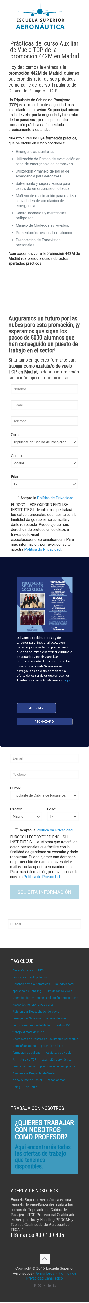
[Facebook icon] (34, 1286)
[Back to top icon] (45, 1259)
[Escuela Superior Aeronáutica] (44, 16)
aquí (67, 680)
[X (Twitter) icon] (39, 1286)
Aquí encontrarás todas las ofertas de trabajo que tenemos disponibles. (43, 1157)
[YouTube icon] (44, 1286)
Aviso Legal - (47, 1273)
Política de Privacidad (54, 498)
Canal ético (54, 1278)
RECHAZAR (43, 721)
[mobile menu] (83, 9)
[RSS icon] (54, 1286)
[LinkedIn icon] (49, 1286)
